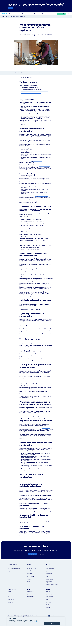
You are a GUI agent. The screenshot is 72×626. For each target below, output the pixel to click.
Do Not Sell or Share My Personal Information (17, 624)
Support (43, 13)
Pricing (10, 13)
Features (15, 13)
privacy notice (35, 621)
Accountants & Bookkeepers (34, 13)
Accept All (52, 623)
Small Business (23, 13)
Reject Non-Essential (52, 620)
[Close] (63, 618)
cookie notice (29, 621)
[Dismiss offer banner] (69, 2)
